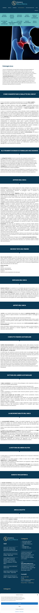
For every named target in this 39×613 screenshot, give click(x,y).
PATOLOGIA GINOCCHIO (30, 7)
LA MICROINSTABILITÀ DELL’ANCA (13, 23)
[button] (37, 594)
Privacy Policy (21, 611)
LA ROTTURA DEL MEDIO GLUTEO (19, 23)
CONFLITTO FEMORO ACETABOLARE (34, 17)
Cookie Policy (17, 611)
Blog (37, 7)
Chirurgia (14, 7)
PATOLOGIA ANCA (21, 7)
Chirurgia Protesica (26, 542)
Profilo (9, 7)
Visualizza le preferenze (19, 609)
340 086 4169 (26, 577)
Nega (19, 606)
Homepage (4, 7)
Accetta (19, 603)
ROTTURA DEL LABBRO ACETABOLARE (4, 23)
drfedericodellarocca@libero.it (27, 579)
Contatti (36, 10)
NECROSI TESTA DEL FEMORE (12, 17)
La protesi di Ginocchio (27, 544)
